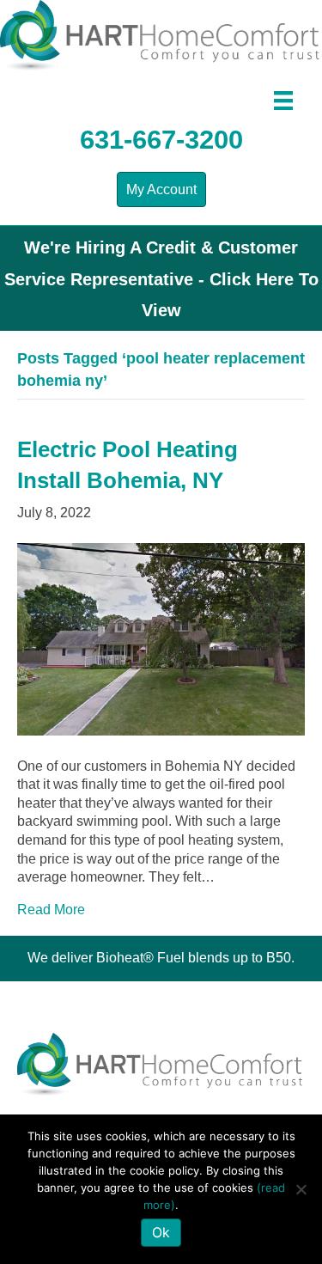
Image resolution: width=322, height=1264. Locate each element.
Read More (51, 909)
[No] (300, 1189)
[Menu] (283, 100)
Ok (161, 1232)
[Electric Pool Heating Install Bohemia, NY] (161, 638)
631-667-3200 (161, 140)
